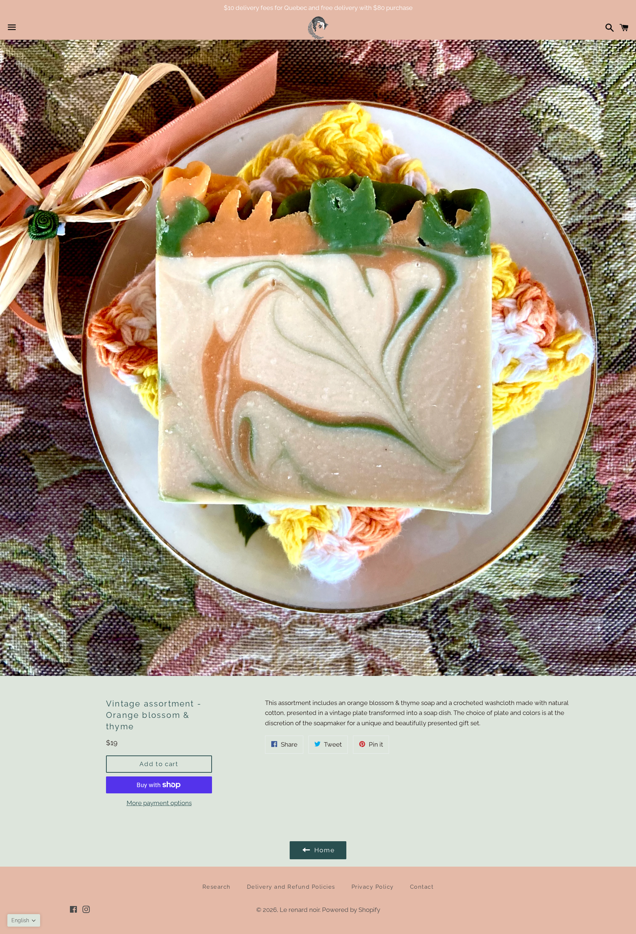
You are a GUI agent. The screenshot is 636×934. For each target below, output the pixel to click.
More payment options (159, 803)
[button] (24, 920)
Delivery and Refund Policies (291, 887)
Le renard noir (299, 909)
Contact (422, 887)
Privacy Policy (372, 887)
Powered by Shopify (351, 909)
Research (216, 887)
